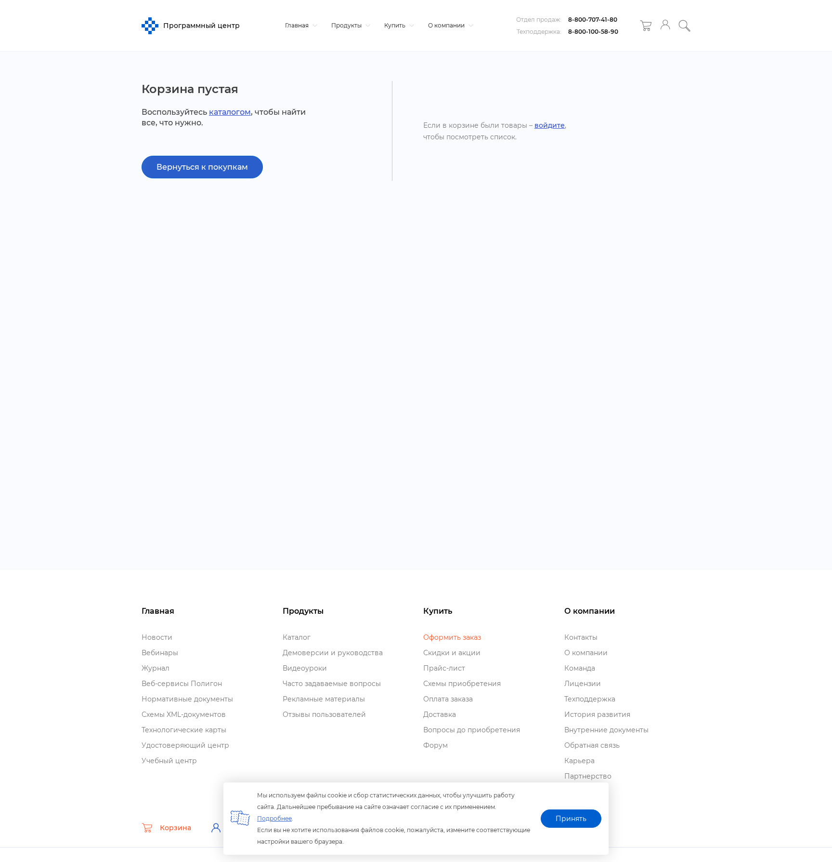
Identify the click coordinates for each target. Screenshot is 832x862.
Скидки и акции (452, 652)
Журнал (155, 668)
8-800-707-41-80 (592, 19)
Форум (435, 745)
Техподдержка (589, 699)
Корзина (175, 827)
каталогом (230, 112)
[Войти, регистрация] (665, 26)
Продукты (347, 25)
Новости (157, 637)
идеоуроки (305, 668)
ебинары (160, 652)
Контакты (581, 637)
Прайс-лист (444, 668)
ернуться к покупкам (202, 167)
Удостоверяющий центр (185, 745)
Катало (297, 637)
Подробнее (274, 818)
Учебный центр (169, 760)
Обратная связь (592, 745)
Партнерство (587, 776)
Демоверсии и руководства (333, 652)
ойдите (549, 125)
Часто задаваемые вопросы (332, 683)
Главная (297, 25)
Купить (395, 25)
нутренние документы (606, 730)
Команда (579, 668)
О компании (447, 25)
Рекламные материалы (324, 699)
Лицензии (582, 683)
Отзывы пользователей (324, 714)
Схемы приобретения (462, 683)
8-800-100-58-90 (593, 31)
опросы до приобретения (471, 730)
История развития (597, 714)
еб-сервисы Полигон (182, 683)
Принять (571, 818)
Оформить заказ (452, 637)
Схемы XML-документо (184, 714)
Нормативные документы (187, 699)
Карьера (579, 760)
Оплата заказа (448, 699)
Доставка (439, 714)
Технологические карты (184, 730)
